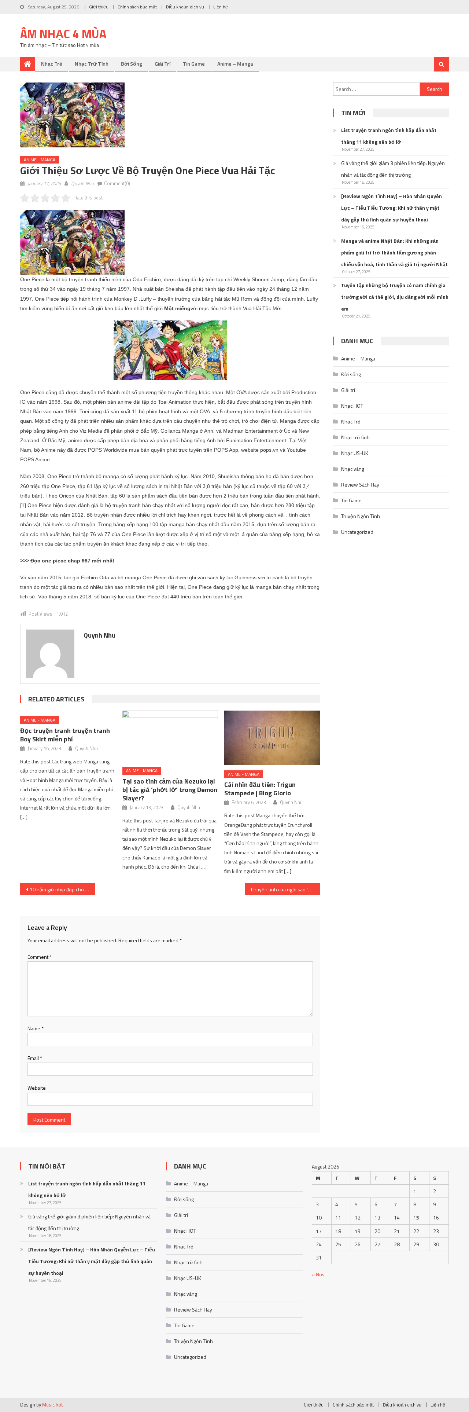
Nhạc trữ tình (91, 63)
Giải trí (162, 63)
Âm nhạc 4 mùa (63, 34)
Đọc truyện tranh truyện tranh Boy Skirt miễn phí (65, 735)
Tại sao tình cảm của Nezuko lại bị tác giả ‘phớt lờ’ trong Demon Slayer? (169, 789)
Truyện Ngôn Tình (360, 516)
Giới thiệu (98, 6)
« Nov (318, 1274)
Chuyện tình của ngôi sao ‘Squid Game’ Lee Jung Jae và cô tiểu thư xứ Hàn (285, 889)
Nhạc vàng (352, 469)
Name (35, 1028)
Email (34, 1058)
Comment (39, 957)
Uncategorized (357, 532)
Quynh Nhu (82, 183)
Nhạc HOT (352, 406)
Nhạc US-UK (354, 453)
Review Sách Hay (360, 484)
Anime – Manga (235, 63)
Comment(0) (117, 183)
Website (36, 1088)
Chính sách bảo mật (137, 6)
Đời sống (131, 63)
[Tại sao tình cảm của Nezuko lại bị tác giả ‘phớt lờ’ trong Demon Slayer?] (170, 736)
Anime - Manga (39, 159)
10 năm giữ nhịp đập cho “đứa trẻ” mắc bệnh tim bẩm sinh (62, 889)
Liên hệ (220, 6)
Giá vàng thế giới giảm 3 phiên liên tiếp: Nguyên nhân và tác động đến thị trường (393, 169)
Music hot (52, 1404)
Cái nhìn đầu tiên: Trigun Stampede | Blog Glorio (260, 789)
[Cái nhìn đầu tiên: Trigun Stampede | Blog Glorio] (272, 737)
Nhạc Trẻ (51, 63)
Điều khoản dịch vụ (185, 6)
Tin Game (194, 63)
